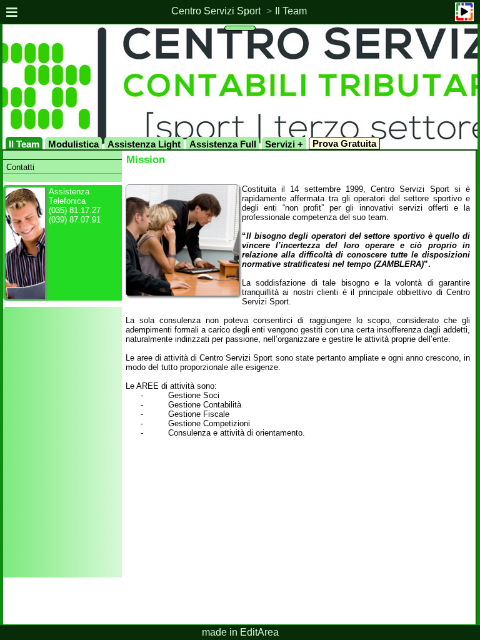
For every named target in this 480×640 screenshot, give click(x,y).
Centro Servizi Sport (216, 11)
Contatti (20, 167)
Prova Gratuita (344, 143)
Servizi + (284, 144)
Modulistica (73, 144)
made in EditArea (240, 632)
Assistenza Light (144, 144)
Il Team (291, 11)
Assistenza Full (222, 144)
